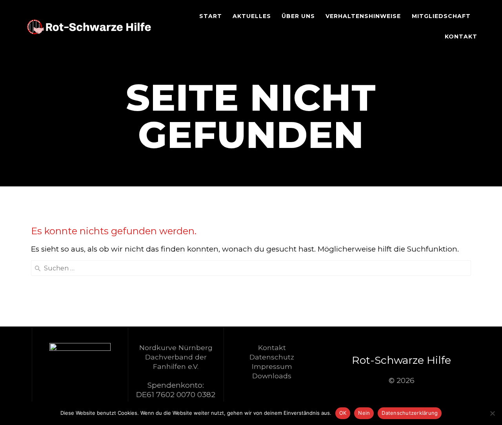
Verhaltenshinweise (363, 16)
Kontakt (461, 36)
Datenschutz (271, 357)
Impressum (272, 366)
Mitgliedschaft (441, 16)
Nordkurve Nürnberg (176, 347)
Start (210, 16)
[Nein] (492, 413)
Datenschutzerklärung (410, 413)
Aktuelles (252, 16)
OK (343, 413)
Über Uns (298, 16)
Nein (364, 413)
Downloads (271, 376)
